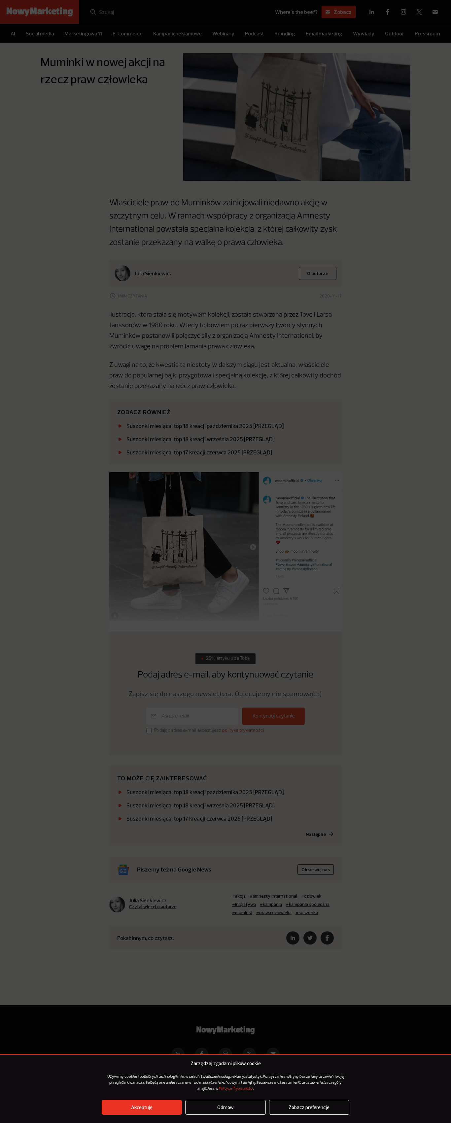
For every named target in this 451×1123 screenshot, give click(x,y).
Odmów (225, 1107)
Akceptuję (142, 1107)
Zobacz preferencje (309, 1107)
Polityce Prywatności (236, 1088)
